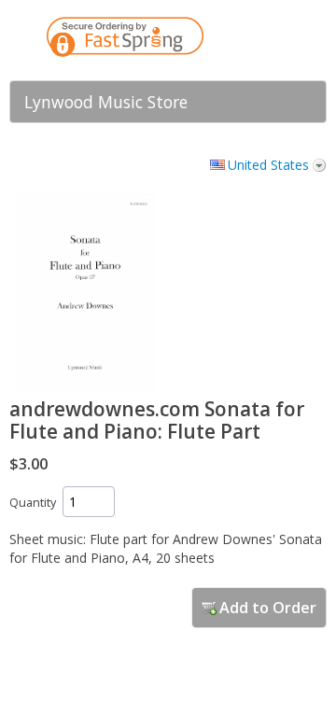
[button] (275, 40)
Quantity (32, 503)
